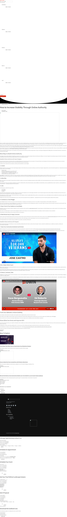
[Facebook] (7, 405)
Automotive (11, 417)
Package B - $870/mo (11, 445)
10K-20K (10, 501)
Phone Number (2, 454)
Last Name (1, 453)
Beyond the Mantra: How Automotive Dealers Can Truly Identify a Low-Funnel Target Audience (21, 375)
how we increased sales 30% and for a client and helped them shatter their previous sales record (37, 326)
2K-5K (4, 501)
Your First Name (2, 465)
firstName (1, 512)
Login (2, 80)
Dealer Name (2, 440)
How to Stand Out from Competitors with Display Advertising (14, 362)
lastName (1, 513)
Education (3, 47)
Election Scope (2, 485)
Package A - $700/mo (4, 445)
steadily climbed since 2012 (33, 208)
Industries (3, 29)
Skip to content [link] (2, 0)
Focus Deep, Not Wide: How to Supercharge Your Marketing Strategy (15, 346)
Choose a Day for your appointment (5, 456)
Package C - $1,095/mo (18, 445)
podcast (2, 274)
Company (1, 495)
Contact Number (2, 443)
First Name (1, 452)
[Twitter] (11, 405)
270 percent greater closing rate (52, 216)
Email (1, 391)
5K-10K (7, 501)
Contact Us (9, 411)
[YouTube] (15, 405)
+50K (13, 501)
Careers (9, 410)
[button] (4, 104)
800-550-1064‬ (8, 403)
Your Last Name (2, 466)
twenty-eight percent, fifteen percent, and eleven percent (21, 146)
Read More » (1, 349)
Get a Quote (9, 412)
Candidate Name (2, 479)
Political (11, 418)
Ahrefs (55, 316)
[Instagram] (9, 405)
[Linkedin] (13, 405)
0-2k (1, 501)
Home (9, 409)
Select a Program (2, 444)
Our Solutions (4, 4)
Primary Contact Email (3, 442)
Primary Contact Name (3, 441)
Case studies (2, 175)
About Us (3, 65)
